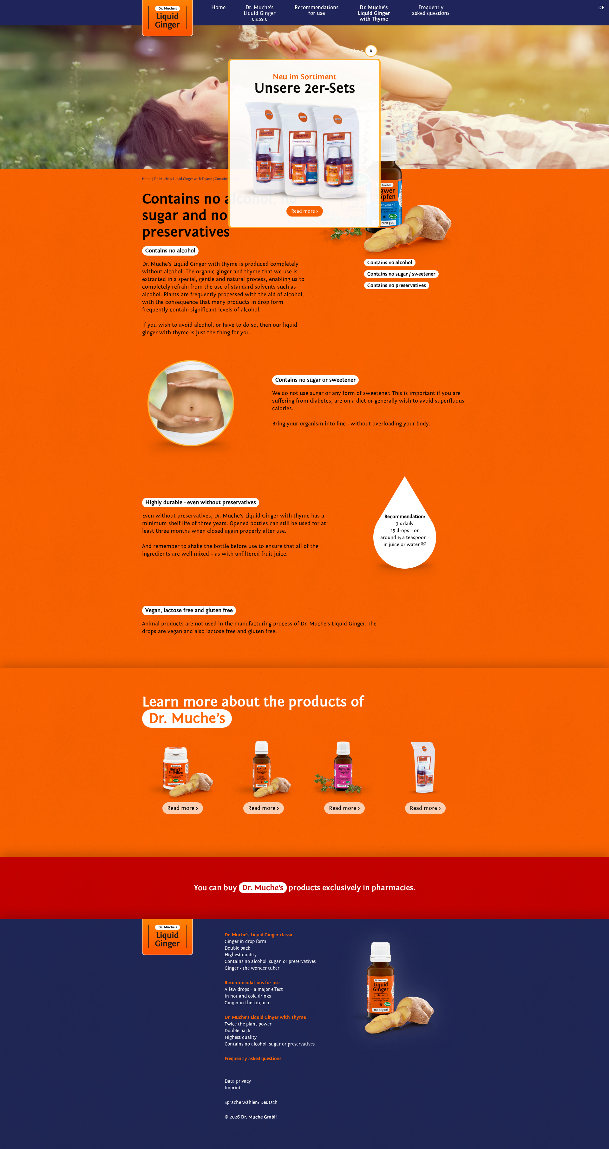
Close (356, 51)
